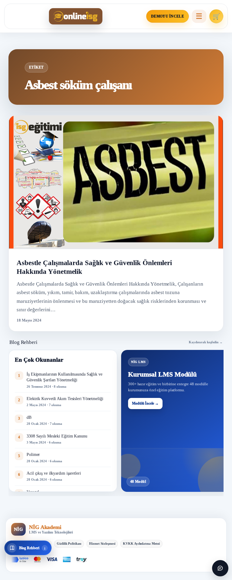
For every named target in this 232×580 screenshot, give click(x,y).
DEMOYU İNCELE (167, 16)
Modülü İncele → (145, 403)
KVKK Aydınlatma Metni (141, 543)
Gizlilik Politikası (69, 543)
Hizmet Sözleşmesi (102, 543)
